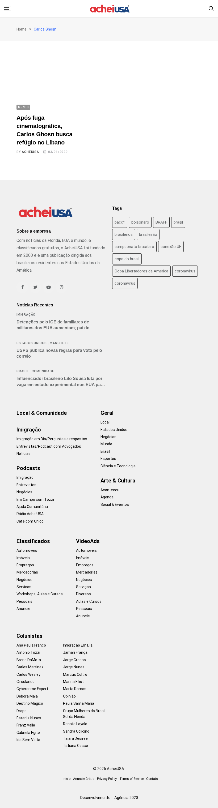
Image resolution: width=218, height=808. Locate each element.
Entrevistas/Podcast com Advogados (48, 446)
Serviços (23, 587)
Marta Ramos (74, 689)
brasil (178, 222)
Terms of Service (131, 779)
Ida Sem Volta (28, 740)
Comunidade (43, 371)
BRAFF (161, 222)
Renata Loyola (75, 724)
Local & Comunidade (41, 413)
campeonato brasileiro (134, 246)
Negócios (24, 492)
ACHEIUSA (30, 152)
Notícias (23, 453)
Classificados (33, 541)
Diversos (83, 594)
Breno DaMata (28, 660)
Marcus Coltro (75, 674)
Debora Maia (27, 696)
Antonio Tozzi (28, 652)
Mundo (106, 444)
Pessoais (24, 601)
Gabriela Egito (28, 732)
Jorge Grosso (74, 660)
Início (66, 779)
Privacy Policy (107, 779)
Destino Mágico (29, 703)
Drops (21, 711)
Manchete (59, 343)
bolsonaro (140, 222)
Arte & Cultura (117, 480)
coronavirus (185, 271)
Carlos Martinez (30, 667)
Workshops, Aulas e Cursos (39, 594)
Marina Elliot (73, 681)
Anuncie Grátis (83, 779)
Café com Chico (30, 521)
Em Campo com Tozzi (35, 499)
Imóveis (23, 558)
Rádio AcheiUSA (30, 514)
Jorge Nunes (74, 667)
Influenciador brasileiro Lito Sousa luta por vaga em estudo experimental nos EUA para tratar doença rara (60, 384)
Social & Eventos (114, 504)
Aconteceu (109, 490)
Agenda (107, 497)
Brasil (22, 371)
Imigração (26, 315)
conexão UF (171, 246)
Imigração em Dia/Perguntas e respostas (51, 439)
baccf (120, 222)
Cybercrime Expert (32, 689)
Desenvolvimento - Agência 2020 (109, 797)
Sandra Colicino (76, 731)
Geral (107, 413)
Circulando (25, 681)
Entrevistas (26, 485)
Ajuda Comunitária (32, 507)
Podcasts (28, 468)
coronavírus (125, 283)
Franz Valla (25, 725)
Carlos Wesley (28, 674)
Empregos (25, 565)
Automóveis (26, 550)
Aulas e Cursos (89, 601)
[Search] (211, 8)
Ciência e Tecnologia (118, 466)
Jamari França (75, 652)
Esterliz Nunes (28, 718)
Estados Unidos (31, 343)
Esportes (108, 458)
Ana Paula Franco (31, 645)
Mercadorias (27, 572)
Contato (152, 779)
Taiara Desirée (75, 738)
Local (105, 422)
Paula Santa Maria (78, 703)
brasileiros (124, 234)
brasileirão (148, 234)
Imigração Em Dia (78, 645)
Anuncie (23, 608)
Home (21, 29)
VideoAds (88, 541)
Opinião (69, 696)
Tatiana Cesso (75, 745)
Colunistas (29, 636)
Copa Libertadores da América (141, 271)
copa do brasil (127, 258)
